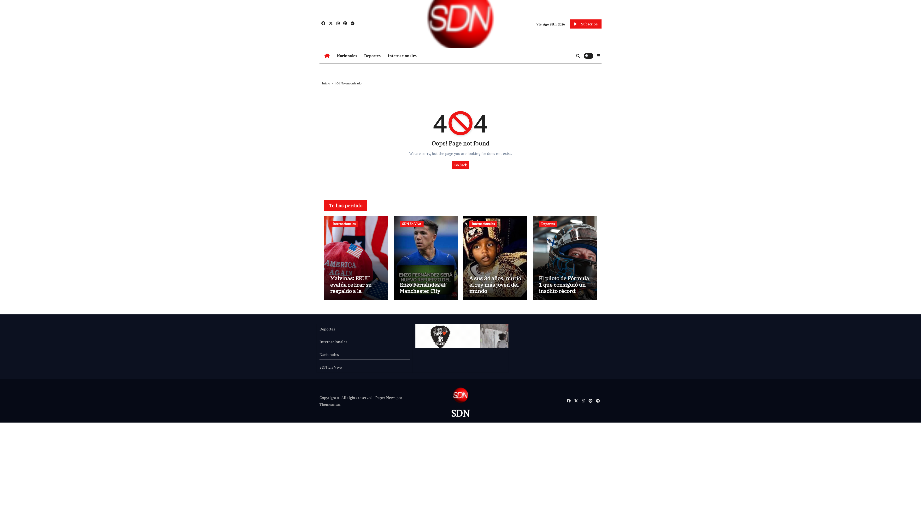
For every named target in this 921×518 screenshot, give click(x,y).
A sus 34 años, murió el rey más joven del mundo (495, 284)
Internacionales (402, 55)
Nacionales (347, 55)
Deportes (372, 55)
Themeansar (329, 404)
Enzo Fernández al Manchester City (423, 287)
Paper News (385, 397)
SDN (460, 412)
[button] (598, 55)
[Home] (327, 55)
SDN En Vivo (411, 223)
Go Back (461, 165)
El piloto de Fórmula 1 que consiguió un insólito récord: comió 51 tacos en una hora (564, 291)
